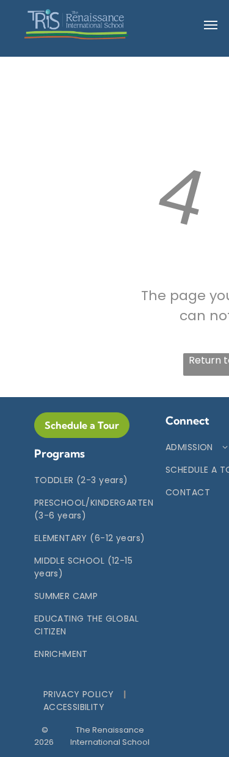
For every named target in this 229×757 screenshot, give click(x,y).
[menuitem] (93, 480)
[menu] (210, 25)
